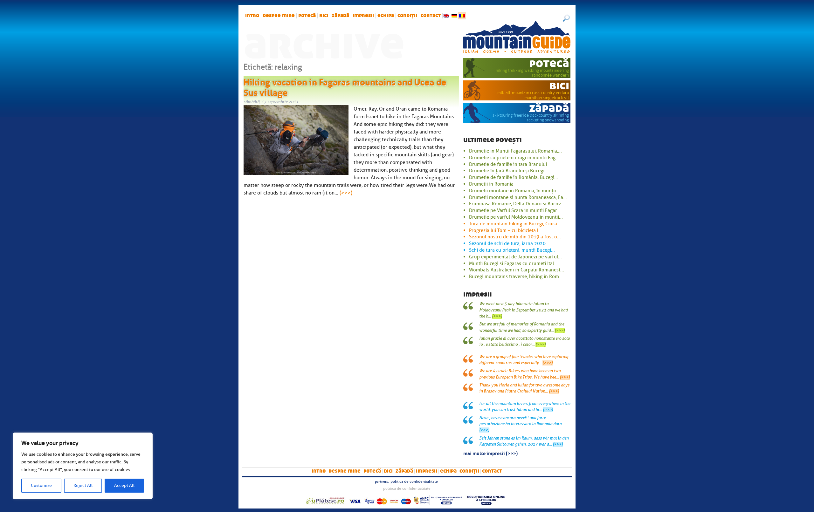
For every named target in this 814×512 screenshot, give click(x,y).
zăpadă (340, 15)
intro (252, 15)
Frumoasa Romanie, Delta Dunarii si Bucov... (516, 204)
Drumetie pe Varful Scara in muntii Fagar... (515, 210)
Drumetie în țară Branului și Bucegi (506, 170)
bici (323, 15)
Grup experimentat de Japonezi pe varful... (515, 257)
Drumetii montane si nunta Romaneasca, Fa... (518, 197)
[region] (83, 466)
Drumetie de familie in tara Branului (508, 164)
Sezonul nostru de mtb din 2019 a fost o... (515, 237)
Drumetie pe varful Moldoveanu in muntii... (516, 217)
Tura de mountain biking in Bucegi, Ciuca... (515, 224)
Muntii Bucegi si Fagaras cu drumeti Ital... (513, 263)
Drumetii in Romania (491, 184)
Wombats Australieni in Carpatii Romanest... (516, 270)
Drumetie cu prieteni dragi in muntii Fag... (514, 157)
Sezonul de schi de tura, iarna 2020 (507, 243)
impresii (363, 15)
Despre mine (279, 15)
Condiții (407, 15)
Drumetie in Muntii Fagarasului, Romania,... (515, 151)
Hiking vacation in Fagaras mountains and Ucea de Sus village (345, 86)
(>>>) (346, 193)
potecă (307, 15)
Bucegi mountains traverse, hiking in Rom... (516, 276)
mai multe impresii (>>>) (490, 453)
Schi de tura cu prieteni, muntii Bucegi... (512, 250)
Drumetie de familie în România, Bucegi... (513, 177)
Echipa (385, 15)
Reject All (83, 485)
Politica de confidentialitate (414, 481)
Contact (431, 15)
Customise (41, 485)
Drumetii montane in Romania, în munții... (514, 191)
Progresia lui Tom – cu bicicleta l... (505, 230)
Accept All (124, 485)
